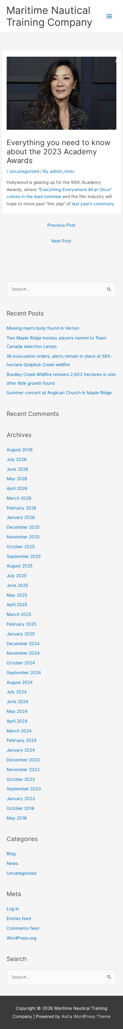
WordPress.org (21, 938)
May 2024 (17, 711)
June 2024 (17, 701)
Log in (13, 908)
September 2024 (24, 672)
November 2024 (23, 653)
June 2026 (17, 469)
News (12, 863)
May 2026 (17, 478)
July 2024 (17, 691)
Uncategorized (24, 171)
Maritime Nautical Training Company (49, 16)
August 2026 (20, 449)
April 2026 (17, 488)
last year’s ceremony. (93, 203)
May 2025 (17, 595)
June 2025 (17, 585)
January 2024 (21, 750)
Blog (11, 853)
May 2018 (16, 818)
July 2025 (16, 575)
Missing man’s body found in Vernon (43, 328)
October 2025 (21, 546)
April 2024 (17, 721)
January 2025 (21, 633)
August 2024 (20, 682)
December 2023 (23, 759)
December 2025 (23, 527)
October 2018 (20, 808)
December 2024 (23, 643)
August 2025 (19, 565)
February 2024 (22, 740)
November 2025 (23, 536)
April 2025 (17, 604)
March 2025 (19, 614)
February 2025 (21, 624)
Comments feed (23, 928)
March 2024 (19, 730)
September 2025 (24, 556)
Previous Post (61, 225)
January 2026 (21, 517)
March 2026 (19, 498)
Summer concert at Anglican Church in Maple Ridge (59, 392)
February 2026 (22, 507)
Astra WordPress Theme (86, 1016)
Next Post (61, 240)
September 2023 (24, 788)
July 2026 (17, 459)
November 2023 (23, 769)
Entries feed (19, 918)
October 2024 (21, 662)
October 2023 (21, 779)
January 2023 (21, 798)
